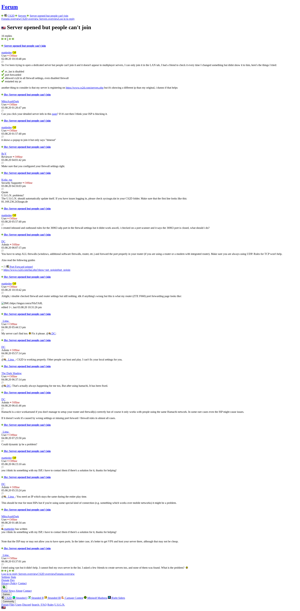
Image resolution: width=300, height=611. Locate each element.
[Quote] (2, 61)
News (12, 590)
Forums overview (11, 18)
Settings (5, 577)
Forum (9, 7)
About (18, 590)
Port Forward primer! (21, 266)
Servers (22, 15)
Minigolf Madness (97, 597)
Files (12, 604)
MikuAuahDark (10, 101)
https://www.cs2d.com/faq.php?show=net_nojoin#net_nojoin (36, 269)
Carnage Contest (73, 597)
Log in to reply (66, 18)
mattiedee (6, 52)
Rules (50, 604)
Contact (22, 583)
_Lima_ (5, 320)
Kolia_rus (6, 179)
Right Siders (118, 597)
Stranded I (21, 597)
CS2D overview (30, 18)
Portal (4, 590)
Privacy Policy (9, 583)
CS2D (11, 15)
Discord (26, 604)
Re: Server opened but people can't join (27, 94)
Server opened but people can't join (49, 15)
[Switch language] (3, 607)
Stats (13, 577)
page (54, 113)
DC (3, 241)
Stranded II (37, 597)
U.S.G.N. (59, 604)
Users (18, 604)
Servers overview (48, 18)
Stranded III (54, 597)
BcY (4, 153)
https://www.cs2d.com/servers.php (84, 87)
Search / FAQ (39, 604)
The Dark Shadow (11, 373)
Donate (5, 580)
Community (8, 601)
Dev (12, 580)
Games (6, 594)
